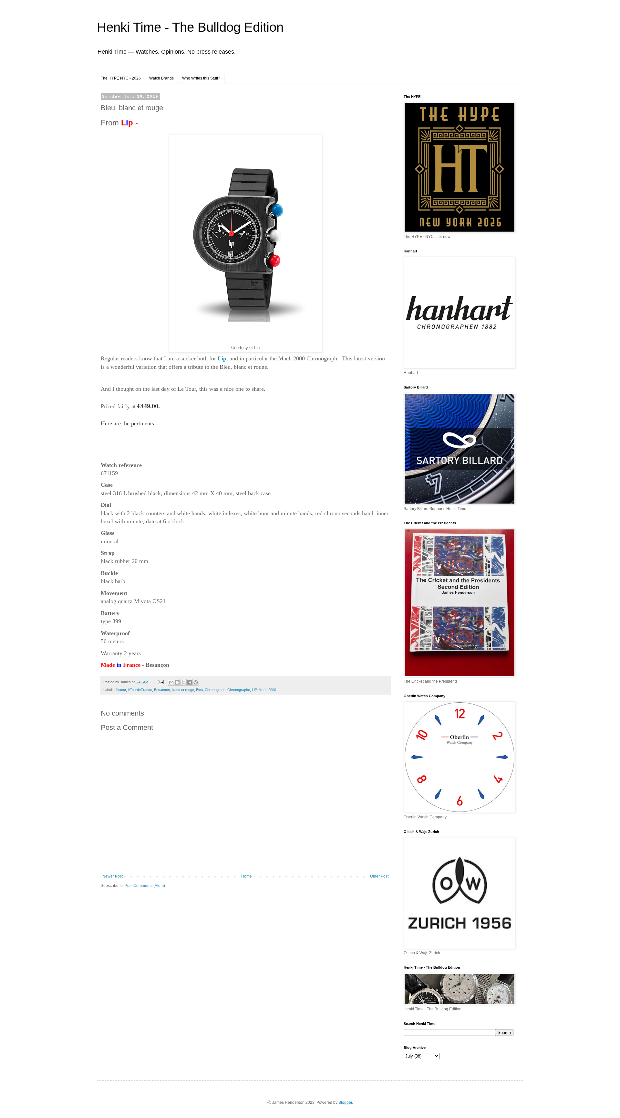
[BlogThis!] (177, 682)
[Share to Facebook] (189, 682)
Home (246, 876)
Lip (222, 358)
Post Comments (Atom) (145, 885)
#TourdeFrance (140, 690)
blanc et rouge (183, 690)
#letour (121, 690)
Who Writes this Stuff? (201, 78)
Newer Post (112, 876)
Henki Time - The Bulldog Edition (190, 27)
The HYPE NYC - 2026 (121, 78)
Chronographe (238, 690)
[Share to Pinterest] (195, 682)
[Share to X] (183, 682)
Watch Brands (161, 78)
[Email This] (171, 682)
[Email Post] (160, 682)
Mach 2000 (267, 690)
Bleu (199, 690)
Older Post (379, 876)
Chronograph (215, 690)
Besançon (162, 690)
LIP (254, 690)
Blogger (345, 1102)
